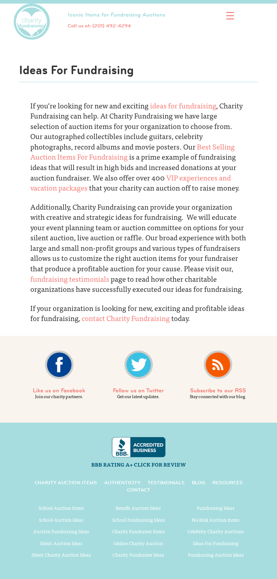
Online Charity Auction (138, 543)
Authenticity (122, 482)
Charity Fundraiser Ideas (138, 554)
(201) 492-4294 (111, 25)
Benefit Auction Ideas (138, 508)
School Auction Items (61, 508)
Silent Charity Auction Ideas (61, 554)
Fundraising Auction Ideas (216, 554)
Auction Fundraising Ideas (61, 531)
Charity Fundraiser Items (138, 531)
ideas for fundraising (183, 105)
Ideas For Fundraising (215, 543)
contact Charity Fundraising (126, 318)
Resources (227, 482)
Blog (198, 482)
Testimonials (166, 482)
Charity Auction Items (66, 482)
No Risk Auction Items (215, 520)
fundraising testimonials (69, 279)
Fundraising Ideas (215, 508)
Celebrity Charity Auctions (216, 531)
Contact (138, 489)
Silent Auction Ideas (61, 543)
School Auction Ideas (61, 520)
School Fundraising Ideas (138, 520)
